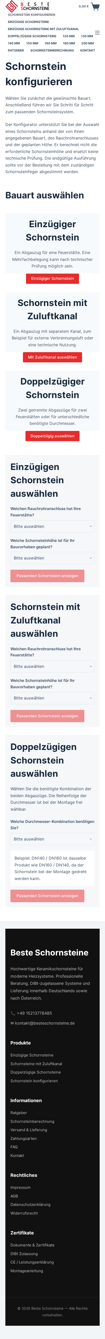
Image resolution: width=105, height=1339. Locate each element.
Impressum (20, 1187)
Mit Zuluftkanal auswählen (52, 357)
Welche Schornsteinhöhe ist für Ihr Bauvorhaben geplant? (42, 543)
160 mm (51, 43)
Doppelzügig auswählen (52, 435)
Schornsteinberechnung (52, 50)
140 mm (14, 43)
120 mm (69, 36)
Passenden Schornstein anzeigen (47, 575)
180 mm (69, 43)
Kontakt (87, 50)
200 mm (87, 43)
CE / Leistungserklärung (32, 1262)
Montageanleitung (26, 1270)
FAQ (14, 1146)
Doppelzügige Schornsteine (32, 36)
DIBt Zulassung (24, 1253)
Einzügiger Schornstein (52, 278)
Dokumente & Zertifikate (32, 1245)
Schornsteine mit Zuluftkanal (36, 1063)
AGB (14, 1196)
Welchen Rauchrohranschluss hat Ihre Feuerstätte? (45, 511)
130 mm (87, 36)
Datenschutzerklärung (30, 1204)
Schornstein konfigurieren (31, 15)
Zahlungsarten (23, 1138)
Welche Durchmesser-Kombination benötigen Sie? (52, 824)
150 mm (32, 43)
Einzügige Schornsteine (28, 22)
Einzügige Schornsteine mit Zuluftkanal (43, 29)
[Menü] (97, 32)
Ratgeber (16, 50)
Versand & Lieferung (28, 1129)
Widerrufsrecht (24, 1213)
